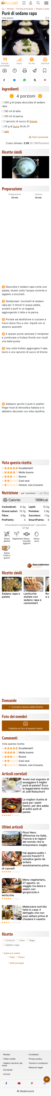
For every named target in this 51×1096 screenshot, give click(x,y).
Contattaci (34, 1054)
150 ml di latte (12, 111)
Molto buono (26, 472)
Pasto (12, 957)
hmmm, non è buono (30, 485)
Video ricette (9, 1059)
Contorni (10, 940)
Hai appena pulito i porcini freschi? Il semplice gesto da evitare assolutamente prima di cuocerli (25, 860)
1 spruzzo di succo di (20, 121)
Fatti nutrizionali (39, 137)
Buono (22, 476)
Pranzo (21, 957)
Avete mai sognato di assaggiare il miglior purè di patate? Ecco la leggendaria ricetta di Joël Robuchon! (36, 785)
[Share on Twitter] (35, 80)
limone (33, 121)
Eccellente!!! (25, 468)
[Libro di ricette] (24, 3)
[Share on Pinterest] (45, 80)
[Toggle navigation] (46, 3)
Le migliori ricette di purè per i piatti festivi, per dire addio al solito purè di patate (36, 806)
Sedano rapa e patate (11, 595)
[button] (5, 37)
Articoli (6, 1074)
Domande (7, 1070)
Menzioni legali (36, 1067)
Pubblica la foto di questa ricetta (25, 728)
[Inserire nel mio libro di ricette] (44, 71)
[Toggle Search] (38, 3)
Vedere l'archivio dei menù (12, 1064)
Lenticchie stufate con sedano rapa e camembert (32, 598)
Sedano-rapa (12, 945)
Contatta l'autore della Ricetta (27, 707)
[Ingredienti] (4, 548)
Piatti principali (17, 963)
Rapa (32, 940)
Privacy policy (35, 1059)
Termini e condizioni (38, 1063)
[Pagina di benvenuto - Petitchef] (3, 9)
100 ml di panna (13, 116)
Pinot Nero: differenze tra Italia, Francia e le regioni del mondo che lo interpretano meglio (35, 839)
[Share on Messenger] (14, 80)
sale (6, 131)
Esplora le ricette (12, 953)
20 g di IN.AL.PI (16, 126)
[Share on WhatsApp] (24, 80)
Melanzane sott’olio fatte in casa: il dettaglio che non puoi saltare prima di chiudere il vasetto (35, 913)
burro (16, 126)
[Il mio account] (31, 3)
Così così (23, 480)
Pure (22, 940)
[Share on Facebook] (4, 80)
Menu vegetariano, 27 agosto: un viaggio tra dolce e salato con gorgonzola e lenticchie (24, 887)
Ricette (6, 1054)
